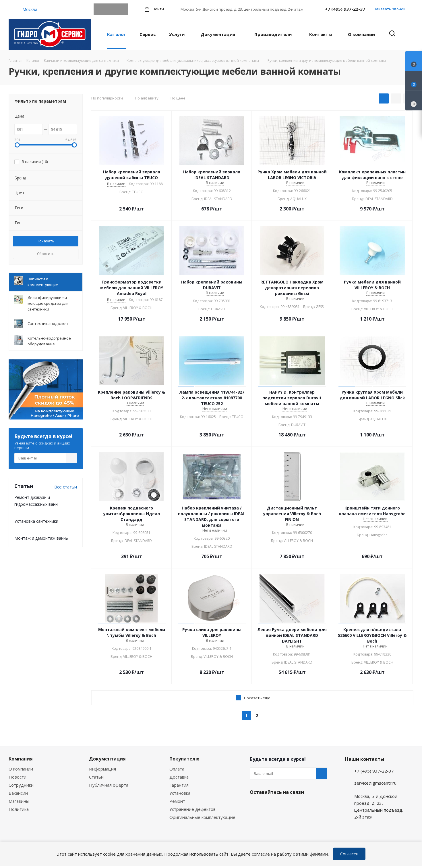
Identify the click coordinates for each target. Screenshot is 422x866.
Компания (21, 759)
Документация (107, 759)
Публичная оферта (108, 785)
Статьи (96, 777)
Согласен (349, 854)
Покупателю (184, 759)
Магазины (19, 801)
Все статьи (65, 487)
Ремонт (177, 801)
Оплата (176, 769)
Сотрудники (21, 785)
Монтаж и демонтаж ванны (41, 538)
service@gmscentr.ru (375, 783)
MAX (122, 9)
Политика (19, 809)
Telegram (99, 9)
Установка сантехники (36, 521)
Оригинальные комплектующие (202, 817)
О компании (21, 769)
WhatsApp (111, 9)
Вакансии (18, 793)
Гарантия (179, 785)
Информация (102, 769)
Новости (17, 777)
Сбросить (46, 253)
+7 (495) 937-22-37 (345, 9)
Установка (179, 793)
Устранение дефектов (192, 809)
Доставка (179, 777)
